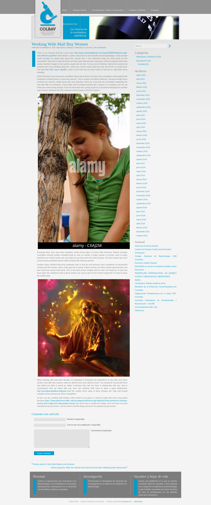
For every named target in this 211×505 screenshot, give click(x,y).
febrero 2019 (141, 183)
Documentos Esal (69, 24)
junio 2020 (140, 119)
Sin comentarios (100, 47)
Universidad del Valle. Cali (146, 307)
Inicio (64, 10)
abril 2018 (140, 224)
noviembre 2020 (143, 99)
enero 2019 (141, 187)
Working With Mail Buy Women (60, 44)
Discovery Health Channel (146, 263)
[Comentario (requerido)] (101, 447)
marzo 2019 (141, 179)
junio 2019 (140, 167)
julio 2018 (140, 212)
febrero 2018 (141, 228)
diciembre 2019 (143, 143)
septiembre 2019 (143, 155)
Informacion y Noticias (64, 47)
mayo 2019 (141, 171)
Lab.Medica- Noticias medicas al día (150, 283)
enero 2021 (141, 91)
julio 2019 (140, 163)
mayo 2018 (141, 220)
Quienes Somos (79, 10)
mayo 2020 (141, 123)
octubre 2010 (142, 236)
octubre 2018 (142, 199)
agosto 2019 (141, 159)
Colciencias (140, 253)
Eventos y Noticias (137, 10)
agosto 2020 (141, 111)
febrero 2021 (141, 87)
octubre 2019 (142, 151)
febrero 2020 (141, 135)
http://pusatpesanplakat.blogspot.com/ (54, 391)
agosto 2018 (141, 208)
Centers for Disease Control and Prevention (153, 249)
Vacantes (142, 64)
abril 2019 (140, 175)
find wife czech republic (56, 69)
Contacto (155, 10)
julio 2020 (140, 115)
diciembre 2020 (143, 95)
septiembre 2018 (143, 203)
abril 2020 (140, 127)
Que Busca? (141, 61)
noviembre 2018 (143, 195)
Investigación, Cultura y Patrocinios (107, 10)
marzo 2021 (141, 83)
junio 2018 (140, 216)
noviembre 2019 (143, 147)
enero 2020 (141, 139)
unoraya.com (127, 501)
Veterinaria (139, 310)
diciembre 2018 (143, 191)
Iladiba (138, 280)
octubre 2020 (142, 103)
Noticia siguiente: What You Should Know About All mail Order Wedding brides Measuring (88, 468)
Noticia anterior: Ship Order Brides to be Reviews (53, 464)
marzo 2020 (141, 131)
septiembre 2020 (143, 107)
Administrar (138, 501)
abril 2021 (140, 79)
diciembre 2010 (143, 232)
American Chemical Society (146, 246)
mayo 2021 (141, 75)
